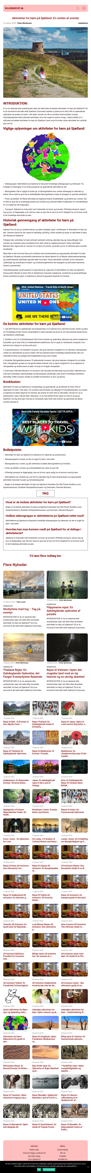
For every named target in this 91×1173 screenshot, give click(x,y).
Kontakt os (62, 1159)
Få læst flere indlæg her (45, 556)
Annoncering (62, 1150)
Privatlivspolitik (49, 1169)
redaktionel (83, 23)
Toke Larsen (21, 602)
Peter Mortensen (24, 23)
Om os (62, 1153)
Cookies (62, 1156)
